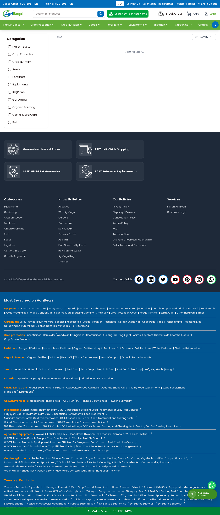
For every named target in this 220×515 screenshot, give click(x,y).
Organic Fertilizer (37, 357)
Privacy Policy (121, 206)
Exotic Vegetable (91, 369)
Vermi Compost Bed (165, 308)
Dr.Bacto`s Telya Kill (198, 499)
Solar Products (62, 312)
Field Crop (73, 369)
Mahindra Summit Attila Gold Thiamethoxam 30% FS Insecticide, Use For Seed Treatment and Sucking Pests (68, 418)
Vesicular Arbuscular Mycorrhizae (47, 503)
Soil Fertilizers (125, 348)
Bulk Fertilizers (143, 348)
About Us (63, 206)
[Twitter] (163, 279)
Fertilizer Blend (80, 326)
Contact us (65, 223)
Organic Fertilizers (84, 348)
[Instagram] (199, 279)
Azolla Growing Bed (17, 312)
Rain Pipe (107, 378)
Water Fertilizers (162, 348)
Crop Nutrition (21, 62)
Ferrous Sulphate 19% (82, 503)
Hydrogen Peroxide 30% (60, 487)
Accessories (74, 322)
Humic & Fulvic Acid (95, 401)
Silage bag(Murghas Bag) (19, 391)
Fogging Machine (83, 312)
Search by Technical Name (131, 13)
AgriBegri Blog (66, 256)
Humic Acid (53, 401)
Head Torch (208, 308)
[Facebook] (139, 279)
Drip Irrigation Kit (90, 378)
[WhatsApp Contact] (212, 485)
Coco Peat (148, 322)
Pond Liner (144, 308)
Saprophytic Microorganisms (186, 487)
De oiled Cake (44, 326)
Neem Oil (66, 357)
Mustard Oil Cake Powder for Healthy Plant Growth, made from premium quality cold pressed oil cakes (65, 466)
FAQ (115, 228)
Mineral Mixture (55, 387)
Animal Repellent (143, 335)
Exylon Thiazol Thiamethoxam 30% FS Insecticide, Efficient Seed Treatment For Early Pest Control (79, 410)
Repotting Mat (192, 322)
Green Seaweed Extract (126, 487)
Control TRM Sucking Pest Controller (25, 499)
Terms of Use (121, 234)
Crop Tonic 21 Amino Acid (93, 487)
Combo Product (181, 335)
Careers (63, 217)
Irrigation (18, 92)
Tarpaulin (70, 308)
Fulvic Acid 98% (60, 499)
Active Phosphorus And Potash (22, 491)
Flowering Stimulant (120, 401)
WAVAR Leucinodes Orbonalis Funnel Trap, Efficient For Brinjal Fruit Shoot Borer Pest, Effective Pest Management (71, 446)
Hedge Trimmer (149, 312)
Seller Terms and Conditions (129, 245)
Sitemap (63, 261)
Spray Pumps (27, 322)
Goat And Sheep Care (114, 387)
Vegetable (20, 369)
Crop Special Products (17, 339)
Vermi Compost (110, 357)
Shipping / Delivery (124, 212)
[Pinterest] (187, 279)
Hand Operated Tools (34, 308)
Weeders (113, 308)
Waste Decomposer (86, 357)
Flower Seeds (62, 326)
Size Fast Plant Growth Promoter (55, 495)
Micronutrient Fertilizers (57, 348)
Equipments (20, 84)
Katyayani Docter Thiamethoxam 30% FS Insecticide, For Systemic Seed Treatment (54, 414)
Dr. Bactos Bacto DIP (142, 503)
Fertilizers (18, 77)
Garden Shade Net (129, 322)
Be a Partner (165, 4)
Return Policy (120, 223)
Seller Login (149, 4)
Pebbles (59, 322)
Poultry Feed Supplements (145, 387)
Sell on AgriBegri (176, 206)
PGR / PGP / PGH (71, 401)
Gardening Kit (12, 326)
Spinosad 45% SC (154, 487)
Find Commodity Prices (72, 245)
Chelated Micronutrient (188, 348)
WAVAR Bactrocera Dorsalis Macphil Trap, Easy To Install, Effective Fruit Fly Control (53, 438)
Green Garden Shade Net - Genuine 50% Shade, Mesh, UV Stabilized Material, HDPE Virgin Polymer (62, 470)
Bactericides (93, 335)
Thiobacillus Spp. (83, 499)
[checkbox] (9, 46)
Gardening (19, 99)
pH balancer (37, 401)
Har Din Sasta (21, 46)
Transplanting (173, 322)
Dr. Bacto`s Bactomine (112, 503)
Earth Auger (167, 312)
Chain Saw (102, 312)
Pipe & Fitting (71, 378)
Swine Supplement (174, 387)
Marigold (170, 369)
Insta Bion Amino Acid (91, 495)
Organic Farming (23, 107)
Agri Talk (63, 239)
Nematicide (162, 335)
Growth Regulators (15, 256)
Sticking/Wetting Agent (117, 335)
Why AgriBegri (66, 212)
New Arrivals (65, 228)
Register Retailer (185, 4)
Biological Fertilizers (30, 348)
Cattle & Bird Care (24, 114)
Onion (42, 369)
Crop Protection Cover (124, 312)
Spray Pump (56, 308)
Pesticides (110, 322)
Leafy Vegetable (153, 369)
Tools (160, 322)
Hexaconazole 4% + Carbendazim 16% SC (121, 499)
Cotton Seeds (56, 369)
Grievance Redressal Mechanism (132, 239)
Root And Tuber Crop (129, 369)
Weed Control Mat (41, 312)
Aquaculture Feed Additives (82, 387)
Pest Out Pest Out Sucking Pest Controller (164, 491)
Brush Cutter (98, 308)
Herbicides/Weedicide (56, 335)
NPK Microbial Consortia (18, 495)
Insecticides (34, 335)
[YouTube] (175, 279)
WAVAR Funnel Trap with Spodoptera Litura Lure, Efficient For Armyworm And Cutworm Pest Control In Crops (68, 442)
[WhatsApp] (211, 279)
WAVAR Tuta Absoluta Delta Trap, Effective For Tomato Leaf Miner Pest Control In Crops (56, 450)
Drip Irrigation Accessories (45, 378)
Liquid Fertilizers (106, 348)
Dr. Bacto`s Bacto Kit (170, 503)
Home (58, 37)
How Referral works (69, 250)
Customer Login (176, 212)
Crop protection (13, 217)
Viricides (54, 357)
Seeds (16, 69)
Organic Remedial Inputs (136, 357)
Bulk (15, 122)
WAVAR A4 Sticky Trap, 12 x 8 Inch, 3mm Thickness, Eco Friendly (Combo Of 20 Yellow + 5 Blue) (92, 434)
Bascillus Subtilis (13, 503)
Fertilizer (97, 322)
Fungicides (78, 335)
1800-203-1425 (28, 4)
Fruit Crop (108, 369)
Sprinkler (23, 378)
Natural (32, 369)
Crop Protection (23, 54)
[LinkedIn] (151, 279)
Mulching (83, 308)
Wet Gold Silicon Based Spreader (147, 495)
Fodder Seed (36, 387)
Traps (201, 312)
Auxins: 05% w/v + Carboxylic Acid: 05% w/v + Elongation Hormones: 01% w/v (90, 491)
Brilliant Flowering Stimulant (166, 499)
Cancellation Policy (124, 217)
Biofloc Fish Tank (189, 308)
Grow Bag (28, 326)
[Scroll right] (215, 24)
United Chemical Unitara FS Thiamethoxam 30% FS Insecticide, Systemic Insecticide (54, 422)
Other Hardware (186, 312)
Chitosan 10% (116, 495)
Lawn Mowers (45, 322)
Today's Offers (67, 234)
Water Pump (128, 308)
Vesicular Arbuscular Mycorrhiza (23, 487)
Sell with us (133, 4)
